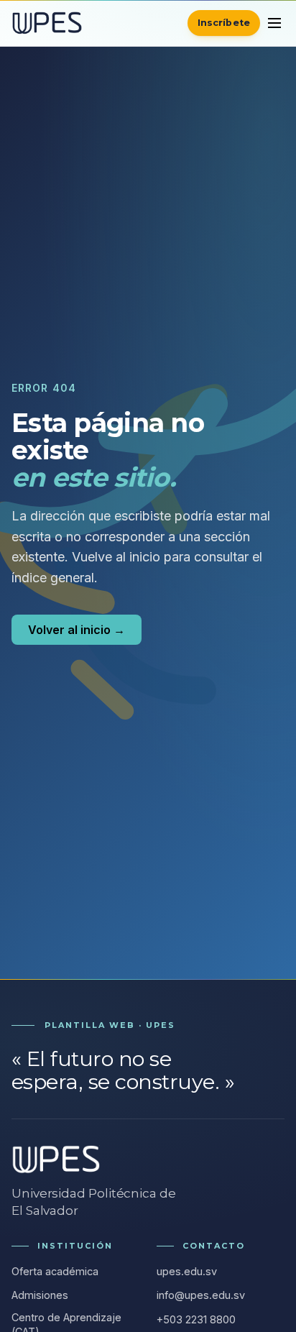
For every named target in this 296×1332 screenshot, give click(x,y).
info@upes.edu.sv (201, 1295)
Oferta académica (54, 1271)
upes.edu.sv (187, 1271)
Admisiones (39, 1295)
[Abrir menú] (274, 23)
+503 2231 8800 (196, 1319)
